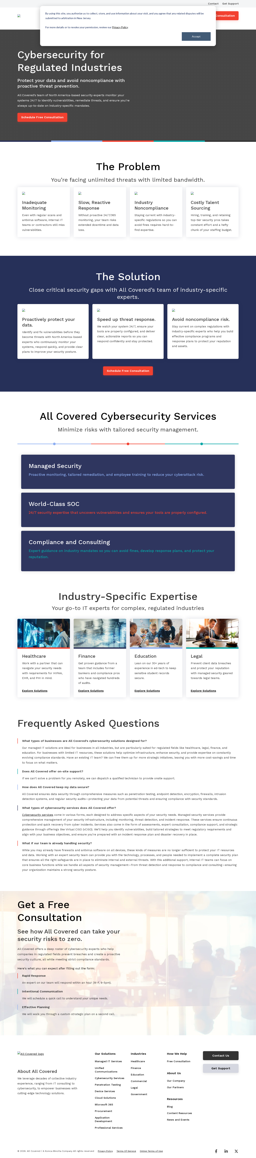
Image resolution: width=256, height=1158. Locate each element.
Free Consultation (221, 15)
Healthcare (138, 1061)
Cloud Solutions (105, 1097)
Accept (196, 36)
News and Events (178, 1119)
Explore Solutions (34, 690)
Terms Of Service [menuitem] (126, 1151)
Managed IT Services (108, 1061)
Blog (170, 1106)
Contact (213, 3)
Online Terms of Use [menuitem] (151, 1151)
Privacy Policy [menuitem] (105, 1151)
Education (137, 1074)
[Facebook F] (216, 1151)
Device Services (105, 1091)
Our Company (176, 1080)
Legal (134, 1087)
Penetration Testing (108, 1084)
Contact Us (220, 1055)
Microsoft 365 (104, 1104)
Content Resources (179, 1113)
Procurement (103, 1111)
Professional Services (109, 1127)
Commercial (139, 1081)
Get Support (230, 3)
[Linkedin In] (226, 1151)
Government (139, 1094)
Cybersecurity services (37, 815)
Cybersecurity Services (109, 1078)
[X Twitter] (236, 1151)
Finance (136, 1068)
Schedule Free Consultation (42, 117)
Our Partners (175, 1087)
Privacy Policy (120, 27)
